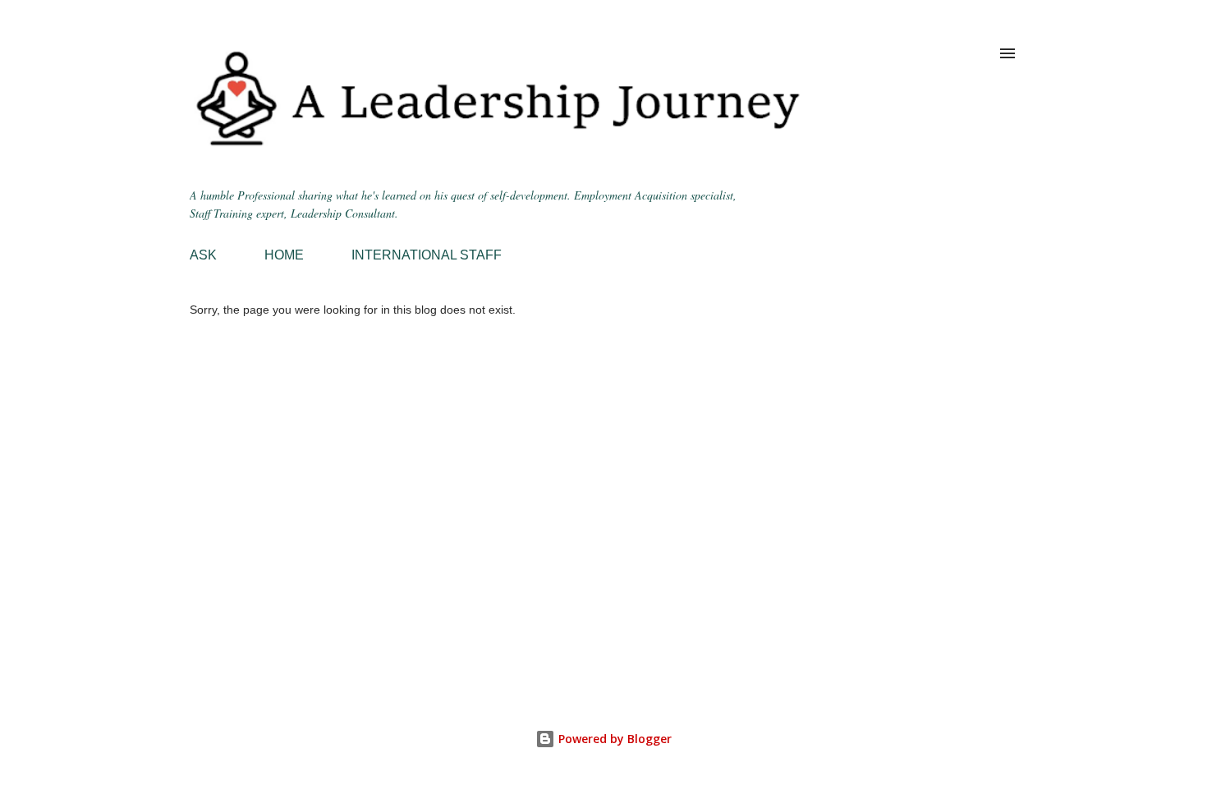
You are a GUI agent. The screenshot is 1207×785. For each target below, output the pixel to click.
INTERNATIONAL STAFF (426, 255)
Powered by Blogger (613, 738)
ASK (203, 255)
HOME (284, 255)
